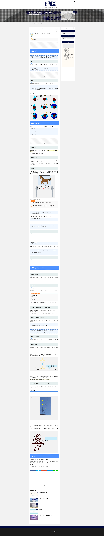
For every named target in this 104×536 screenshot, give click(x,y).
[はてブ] (50, 470)
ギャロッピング (66, 51)
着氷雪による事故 (67, 48)
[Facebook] (33, 470)
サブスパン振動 (66, 52)
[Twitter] (38, 470)
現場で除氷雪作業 (66, 55)
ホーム (46, 7)
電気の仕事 (49, 7)
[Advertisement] (44, 44)
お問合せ (57, 7)
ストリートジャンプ (67, 53)
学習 (54, 7)
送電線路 (38, 14)
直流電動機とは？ (42, 509)
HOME (30, 23)
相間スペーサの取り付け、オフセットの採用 (68, 64)
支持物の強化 (66, 56)
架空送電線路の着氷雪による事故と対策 (38, 23)
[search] (73, 28)
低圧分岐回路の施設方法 (43, 492)
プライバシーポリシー (50, 531)
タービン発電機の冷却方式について (44, 498)
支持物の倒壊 (66, 49)
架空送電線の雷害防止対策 (43, 503)
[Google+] (44, 470)
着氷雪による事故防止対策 (68, 54)
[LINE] (55, 470)
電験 (39, 14)
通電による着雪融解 (67, 61)
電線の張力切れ (66, 50)
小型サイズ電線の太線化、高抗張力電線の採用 (68, 58)
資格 (52, 7)
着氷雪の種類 (66, 44)
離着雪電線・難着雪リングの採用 (68, 60)
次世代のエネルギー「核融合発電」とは (45, 515)
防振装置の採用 (66, 62)
